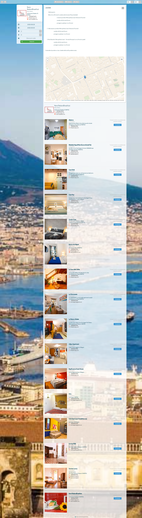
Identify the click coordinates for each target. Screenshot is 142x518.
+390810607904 (74, 126)
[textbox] (31, 24)
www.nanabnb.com (33, 19)
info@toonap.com (33, 18)
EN (128, 2)
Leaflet (62, 100)
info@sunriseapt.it (74, 476)
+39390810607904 (74, 398)
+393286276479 (32, 16)
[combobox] (130, 2)
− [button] (47, 61)
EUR (136, 2)
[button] (2, 2)
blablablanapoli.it (74, 154)
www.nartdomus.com (75, 252)
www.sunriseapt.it (74, 478)
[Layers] (121, 59)
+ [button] (47, 58)
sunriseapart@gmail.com (76, 302)
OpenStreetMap (67, 100)
